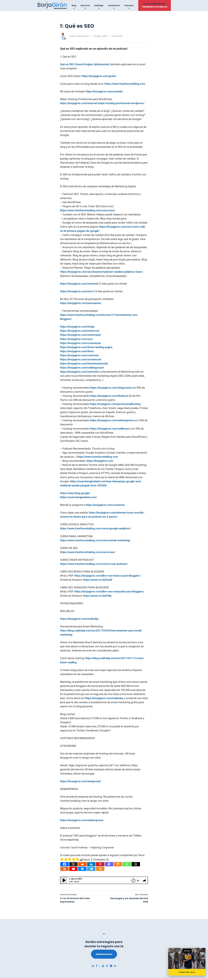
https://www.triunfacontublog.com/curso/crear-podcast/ (94, 563)
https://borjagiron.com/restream (79, 355)
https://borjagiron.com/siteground (110, 387)
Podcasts (129, 5)
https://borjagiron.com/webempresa (111, 420)
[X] (73, 864)
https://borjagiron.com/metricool (79, 330)
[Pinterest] (100, 864)
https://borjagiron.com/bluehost (109, 395)
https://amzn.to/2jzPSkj (97, 595)
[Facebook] (64, 864)
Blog (74, 5)
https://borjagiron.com (100, 460)
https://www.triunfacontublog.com (124, 83)
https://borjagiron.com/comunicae (80, 343)
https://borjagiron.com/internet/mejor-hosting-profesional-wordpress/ (102, 103)
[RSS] (64, 869)
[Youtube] (73, 869)
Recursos (85, 5)
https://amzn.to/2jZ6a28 (97, 579)
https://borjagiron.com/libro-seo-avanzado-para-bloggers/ (109, 591)
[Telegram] (91, 869)
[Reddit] (82, 864)
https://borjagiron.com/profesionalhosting (115, 404)
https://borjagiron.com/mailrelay (79, 618)
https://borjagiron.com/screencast (80, 359)
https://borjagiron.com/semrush (79, 283)
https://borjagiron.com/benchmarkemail (84, 363)
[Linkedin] (91, 864)
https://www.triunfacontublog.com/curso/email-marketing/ (95, 540)
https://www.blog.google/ (75, 493)
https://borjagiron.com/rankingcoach (82, 367)
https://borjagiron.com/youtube (104, 91)
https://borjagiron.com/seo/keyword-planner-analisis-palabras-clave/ (101, 271)
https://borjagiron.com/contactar (105, 504)
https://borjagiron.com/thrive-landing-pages (86, 347)
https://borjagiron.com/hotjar (77, 326)
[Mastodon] (109, 864)
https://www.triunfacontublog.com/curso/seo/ (87, 210)
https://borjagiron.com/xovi (76, 291)
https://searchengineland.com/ (78, 497)
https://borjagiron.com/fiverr (77, 351)
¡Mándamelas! (104, 954)
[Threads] (136, 864)
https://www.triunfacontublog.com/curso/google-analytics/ (95, 528)
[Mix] (118, 864)
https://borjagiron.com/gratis (98, 76)
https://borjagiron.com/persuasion (80, 303)
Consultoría (114, 5)
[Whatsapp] (127, 864)
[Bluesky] (82, 869)
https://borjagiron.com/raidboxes (110, 428)
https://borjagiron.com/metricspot (80, 334)
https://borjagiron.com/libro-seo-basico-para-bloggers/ (107, 575)
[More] (100, 869)
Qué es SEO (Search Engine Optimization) (85, 64)
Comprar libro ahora (187, 972)
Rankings (98, 5)
